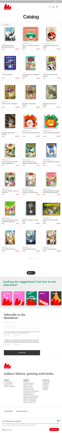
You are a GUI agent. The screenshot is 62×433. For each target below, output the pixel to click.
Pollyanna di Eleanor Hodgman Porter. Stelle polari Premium (51, 191)
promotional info (28, 389)
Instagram (46, 383)
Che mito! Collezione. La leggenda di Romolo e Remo (30, 162)
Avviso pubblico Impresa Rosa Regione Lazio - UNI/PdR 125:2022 (31, 393)
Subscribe (22, 352)
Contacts (26, 381)
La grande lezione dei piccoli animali (50, 46)
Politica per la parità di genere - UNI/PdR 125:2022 (30, 397)
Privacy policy (27, 386)
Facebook (46, 385)
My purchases (8, 383)
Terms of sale (8, 385)
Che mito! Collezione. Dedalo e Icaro (51, 162)
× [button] (60, 420)
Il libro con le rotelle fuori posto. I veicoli (31, 46)
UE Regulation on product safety (28, 384)
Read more (33, 425)
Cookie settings (28, 388)
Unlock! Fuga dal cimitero (29, 249)
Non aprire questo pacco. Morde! (29, 104)
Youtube (45, 386)
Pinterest (46, 388)
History (33, 293)
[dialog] (31, 426)
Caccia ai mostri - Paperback (9, 103)
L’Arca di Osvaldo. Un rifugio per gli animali (30, 75)
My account (7, 381)
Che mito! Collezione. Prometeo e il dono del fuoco (30, 191)
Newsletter (46, 381)
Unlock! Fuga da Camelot (8, 249)
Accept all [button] (54, 429)
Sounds (9, 293)
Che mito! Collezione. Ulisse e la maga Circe (10, 191)
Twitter (45, 389)
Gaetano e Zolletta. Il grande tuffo (50, 220)
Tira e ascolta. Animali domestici (31, 132)
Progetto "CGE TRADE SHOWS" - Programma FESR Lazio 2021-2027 (29, 401)
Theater (46, 293)
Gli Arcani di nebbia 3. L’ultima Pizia (30, 220)
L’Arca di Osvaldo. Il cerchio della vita (50, 75)
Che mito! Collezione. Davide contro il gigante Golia (9, 162)
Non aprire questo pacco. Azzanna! (8, 133)
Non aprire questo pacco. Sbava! (50, 104)
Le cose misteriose (7, 74)
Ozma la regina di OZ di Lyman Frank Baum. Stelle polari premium (10, 220)
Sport (21, 293)
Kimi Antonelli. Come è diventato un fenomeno (8, 46)
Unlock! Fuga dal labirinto (49, 249)
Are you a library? (9, 386)
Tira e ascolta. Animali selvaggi (51, 132)
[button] (7, 430)
